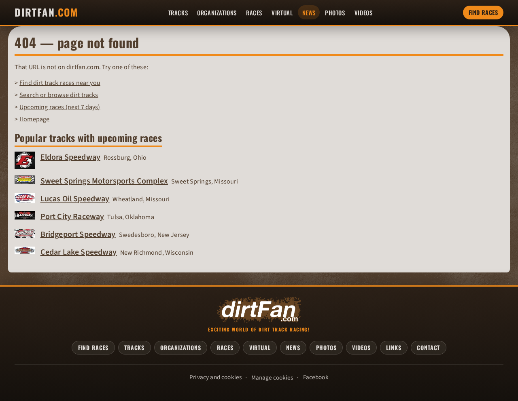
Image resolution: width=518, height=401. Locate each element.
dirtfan (46, 12)
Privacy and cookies (215, 377)
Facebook (316, 377)
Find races (483, 12)
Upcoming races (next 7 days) (59, 107)
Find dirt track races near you (59, 82)
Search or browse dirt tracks (58, 95)
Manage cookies (272, 377)
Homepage (34, 119)
